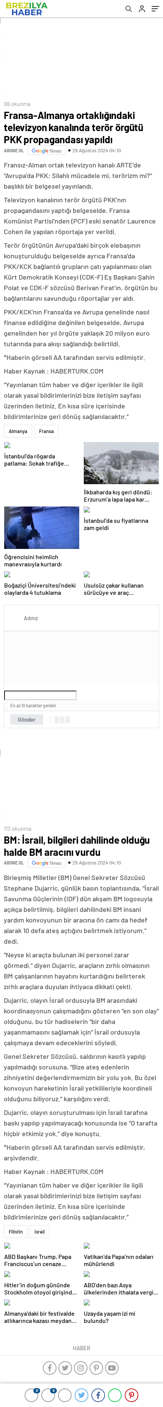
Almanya (18, 431)
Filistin (16, 1232)
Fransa (46, 431)
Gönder (27, 719)
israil (39, 1232)
